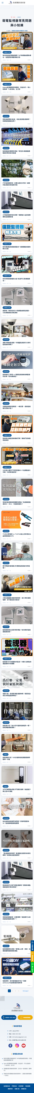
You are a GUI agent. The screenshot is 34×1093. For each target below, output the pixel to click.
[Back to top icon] (32, 1089)
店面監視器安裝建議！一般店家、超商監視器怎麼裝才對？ (17, 407)
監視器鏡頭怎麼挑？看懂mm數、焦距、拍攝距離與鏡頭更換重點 (16, 950)
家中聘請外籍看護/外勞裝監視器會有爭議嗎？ (16, 567)
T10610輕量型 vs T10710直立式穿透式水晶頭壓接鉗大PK (17, 535)
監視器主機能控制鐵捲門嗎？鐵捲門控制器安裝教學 (17, 439)
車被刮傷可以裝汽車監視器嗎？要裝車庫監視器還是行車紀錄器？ (17, 886)
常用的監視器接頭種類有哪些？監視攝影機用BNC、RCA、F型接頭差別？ (17, 503)
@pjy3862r (16, 1031)
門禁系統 (14, 1086)
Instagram (17, 1046)
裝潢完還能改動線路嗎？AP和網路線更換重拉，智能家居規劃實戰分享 (17, 56)
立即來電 (32, 947)
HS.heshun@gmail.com (19, 1037)
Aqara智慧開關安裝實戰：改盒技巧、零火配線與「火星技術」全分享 (17, 88)
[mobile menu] (2, 2)
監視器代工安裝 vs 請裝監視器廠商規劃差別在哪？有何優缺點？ (16, 375)
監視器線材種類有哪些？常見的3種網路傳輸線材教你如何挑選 (16, 152)
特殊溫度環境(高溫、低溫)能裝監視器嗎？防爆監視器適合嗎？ (16, 120)
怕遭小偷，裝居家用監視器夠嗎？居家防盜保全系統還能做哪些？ (17, 694)
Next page (25, 991)
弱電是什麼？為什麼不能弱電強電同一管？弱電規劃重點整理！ (17, 726)
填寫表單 (32, 958)
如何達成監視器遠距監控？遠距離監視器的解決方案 (17, 248)
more (29, 123)
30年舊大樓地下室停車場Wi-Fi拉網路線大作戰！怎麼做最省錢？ (17, 471)
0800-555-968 (16, 1034)
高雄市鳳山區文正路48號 (19, 1040)
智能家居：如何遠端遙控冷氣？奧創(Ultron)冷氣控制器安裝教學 (14, 982)
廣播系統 (23, 1089)
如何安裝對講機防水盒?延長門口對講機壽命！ (16, 280)
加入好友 (32, 969)
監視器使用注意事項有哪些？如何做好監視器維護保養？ (17, 631)
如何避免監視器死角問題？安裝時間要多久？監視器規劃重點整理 (16, 822)
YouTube (24, 1046)
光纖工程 (17, 1089)
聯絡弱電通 (26, 1017)
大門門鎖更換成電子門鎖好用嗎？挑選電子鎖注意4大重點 (17, 790)
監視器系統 (7, 1086)
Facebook (10, 1046)
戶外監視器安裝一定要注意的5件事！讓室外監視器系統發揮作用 (16, 184)
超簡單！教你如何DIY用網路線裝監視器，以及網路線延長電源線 (16, 311)
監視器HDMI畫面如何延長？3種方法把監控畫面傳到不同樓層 (17, 663)
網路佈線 (10, 1089)
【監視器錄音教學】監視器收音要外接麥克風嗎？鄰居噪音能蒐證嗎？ (17, 854)
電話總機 (27, 1086)
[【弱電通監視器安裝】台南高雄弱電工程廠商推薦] (17, 2)
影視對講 (21, 1086)
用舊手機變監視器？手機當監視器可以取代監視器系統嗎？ (17, 343)
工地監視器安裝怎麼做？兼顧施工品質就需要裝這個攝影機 (17, 216)
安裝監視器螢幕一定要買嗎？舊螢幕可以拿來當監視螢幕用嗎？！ (17, 918)
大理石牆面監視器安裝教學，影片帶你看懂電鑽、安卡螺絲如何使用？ (17, 599)
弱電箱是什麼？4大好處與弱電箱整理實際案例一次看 (16, 758)
